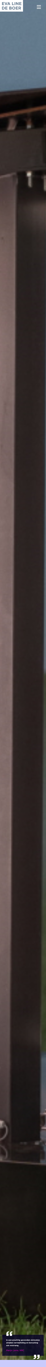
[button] (39, 7)
